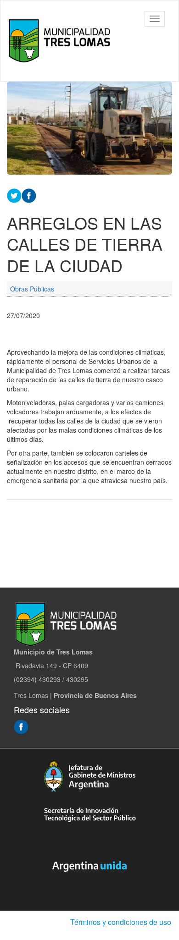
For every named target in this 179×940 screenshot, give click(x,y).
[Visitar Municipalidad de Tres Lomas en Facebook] (21, 726)
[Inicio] (61, 41)
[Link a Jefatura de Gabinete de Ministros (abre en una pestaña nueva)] (89, 776)
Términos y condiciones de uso (120, 922)
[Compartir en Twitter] (14, 194)
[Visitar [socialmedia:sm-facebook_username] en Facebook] (29, 194)
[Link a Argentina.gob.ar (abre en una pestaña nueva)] (89, 866)
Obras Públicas (32, 288)
